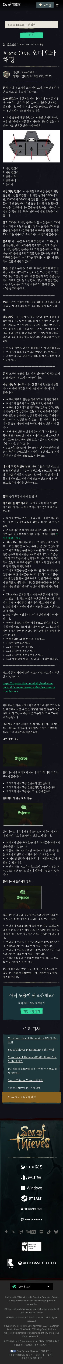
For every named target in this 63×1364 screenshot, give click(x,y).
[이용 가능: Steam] (31, 1199)
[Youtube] (31, 1231)
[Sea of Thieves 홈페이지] (19, 5)
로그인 (47, 5)
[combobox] (31, 24)
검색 (31, 35)
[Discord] (41, 1231)
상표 (49, 1354)
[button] (31, 1286)
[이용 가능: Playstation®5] (31, 1178)
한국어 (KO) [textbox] (24, 1286)
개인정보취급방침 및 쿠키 (20, 1354)
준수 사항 (40, 1354)
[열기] (57, 5)
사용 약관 (45, 1351)
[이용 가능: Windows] (31, 1188)
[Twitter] (13, 1231)
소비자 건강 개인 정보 (31, 1358)
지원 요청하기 (31, 1011)
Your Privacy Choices (27, 1351)
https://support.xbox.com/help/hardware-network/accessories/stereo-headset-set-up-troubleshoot (29, 687)
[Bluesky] (56, 1231)
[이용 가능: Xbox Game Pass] (31, 1209)
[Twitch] (20, 1231)
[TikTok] (49, 1231)
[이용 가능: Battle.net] (31, 1220)
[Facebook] (6, 1231)
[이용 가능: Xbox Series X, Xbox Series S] (31, 1167)
